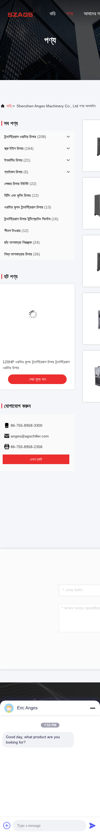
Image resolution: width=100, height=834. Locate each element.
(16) (31, 219)
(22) (20, 183)
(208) (25, 137)
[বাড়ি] (21, 13)
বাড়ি (53, 13)
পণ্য (69, 13)
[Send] (92, 825)
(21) (17, 160)
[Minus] (92, 708)
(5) (16, 172)
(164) (19, 148)
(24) (22, 242)
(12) (21, 195)
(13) (27, 207)
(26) (22, 254)
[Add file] (7, 825)
